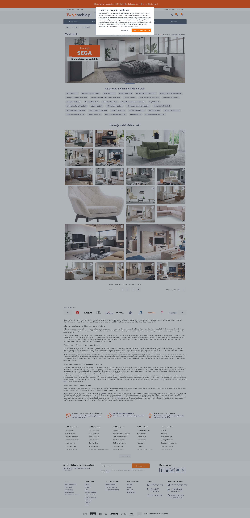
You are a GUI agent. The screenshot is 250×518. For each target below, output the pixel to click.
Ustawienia (124, 30)
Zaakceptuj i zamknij (141, 30)
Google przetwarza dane (130, 26)
